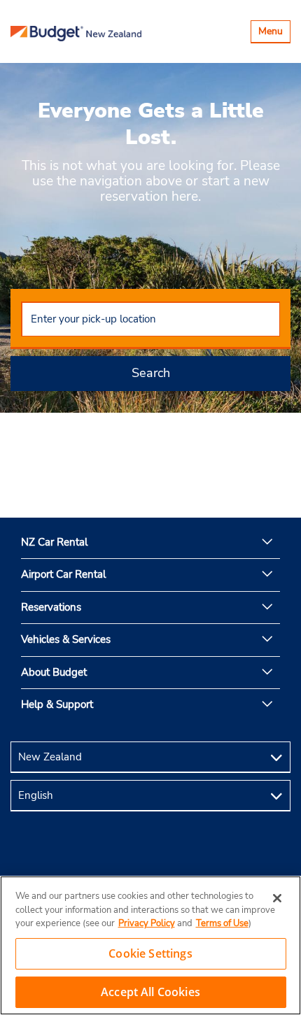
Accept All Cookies (150, 992)
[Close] (277, 898)
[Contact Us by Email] (150, 855)
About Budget (54, 672)
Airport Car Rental (63, 574)
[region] (150, 945)
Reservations (51, 607)
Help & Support (57, 704)
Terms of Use (222, 923)
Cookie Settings (150, 953)
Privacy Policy (146, 923)
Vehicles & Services (66, 639)
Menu (274, 33)
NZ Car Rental (54, 542)
